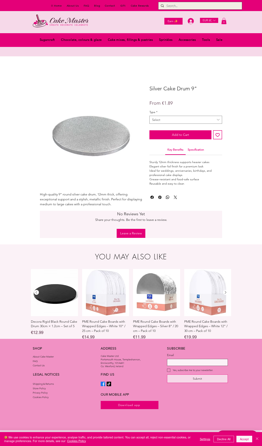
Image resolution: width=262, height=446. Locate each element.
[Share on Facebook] (152, 197)
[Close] (257, 439)
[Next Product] (225, 265)
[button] (209, 20)
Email (170, 328)
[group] (131, 277)
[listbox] (209, 20)
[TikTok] (109, 357)
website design (141, 412)
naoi (130, 412)
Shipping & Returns (43, 357)
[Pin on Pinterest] (159, 197)
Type (153, 112)
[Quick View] (54, 265)
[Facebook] (103, 357)
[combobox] (185, 120)
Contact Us (39, 338)
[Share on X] (175, 197)
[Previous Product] (36, 265)
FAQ (35, 334)
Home (44, 71)
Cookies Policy (41, 370)
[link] (175, 150)
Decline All (223, 439)
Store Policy (39, 361)
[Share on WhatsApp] (167, 197)
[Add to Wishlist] (217, 135)
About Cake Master (43, 329)
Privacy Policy (40, 365)
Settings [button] (205, 439)
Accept (244, 439)
